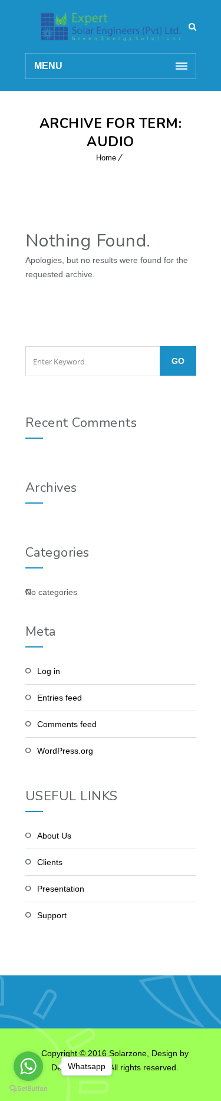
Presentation (60, 888)
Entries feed (59, 697)
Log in (48, 671)
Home (106, 157)
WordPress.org (65, 750)
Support (52, 915)
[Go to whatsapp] (28, 1066)
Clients (49, 862)
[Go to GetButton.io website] (28, 1089)
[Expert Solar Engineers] (110, 26)
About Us (54, 835)
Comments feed (67, 724)
